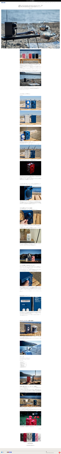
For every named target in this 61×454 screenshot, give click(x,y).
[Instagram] (46, 451)
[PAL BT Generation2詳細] (30, 438)
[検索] (56, 2)
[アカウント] (57, 2)
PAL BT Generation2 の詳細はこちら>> (30, 445)
